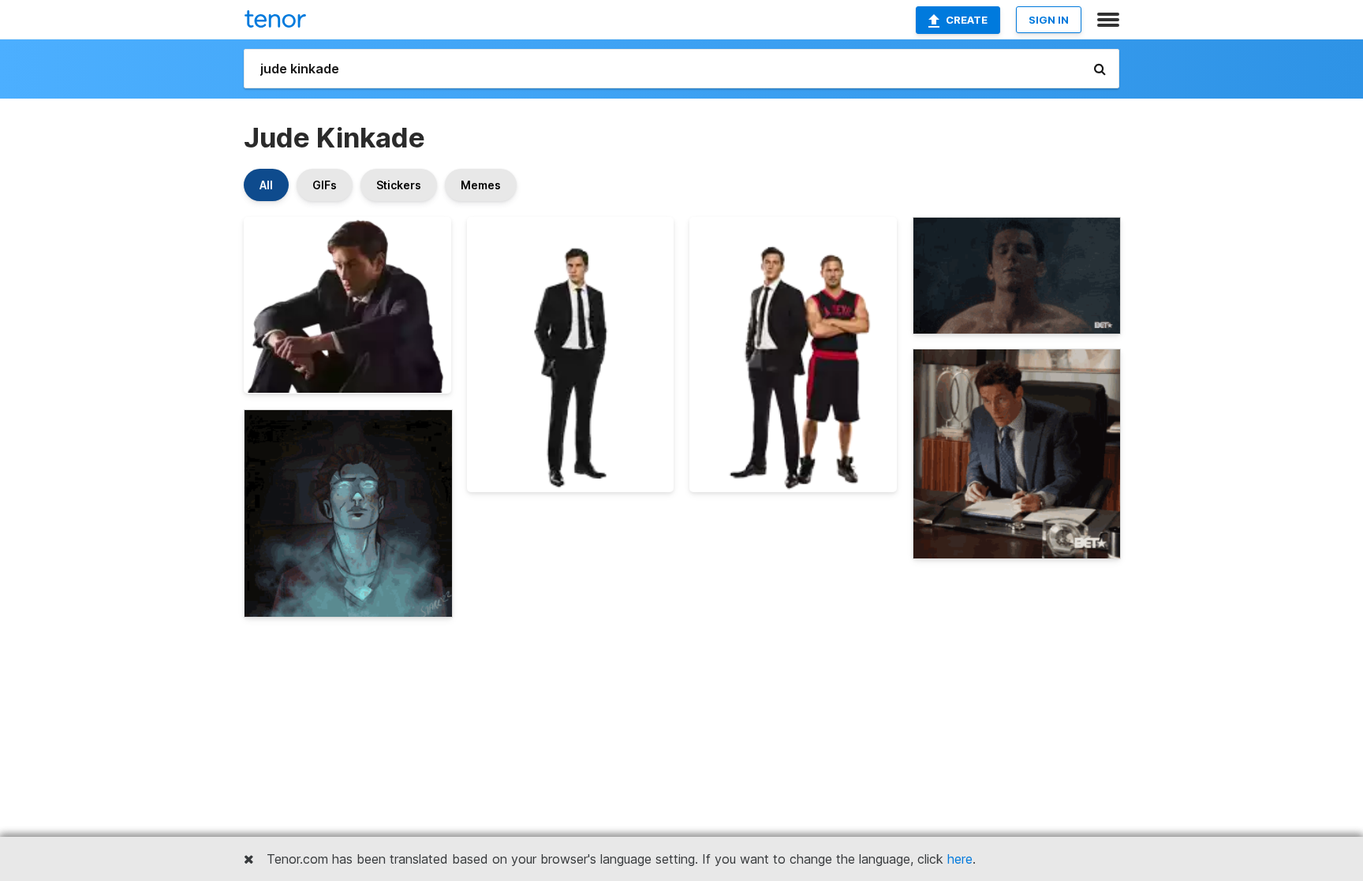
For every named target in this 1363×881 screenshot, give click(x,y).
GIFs (324, 185)
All (266, 185)
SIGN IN (1049, 19)
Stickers (398, 185)
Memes (481, 185)
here (960, 859)
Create (967, 19)
